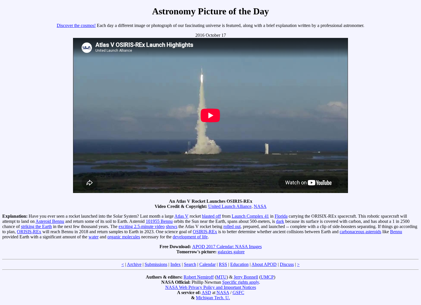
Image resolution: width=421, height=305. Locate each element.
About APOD (264, 264)
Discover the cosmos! (76, 25)
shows (171, 226)
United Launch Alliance (229, 206)
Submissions (156, 264)
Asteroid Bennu (50, 221)
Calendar (207, 264)
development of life (190, 236)
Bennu (396, 231)
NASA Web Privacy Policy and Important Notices (210, 287)
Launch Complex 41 (250, 216)
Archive (134, 264)
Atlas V (181, 216)
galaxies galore (231, 251)
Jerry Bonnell (246, 277)
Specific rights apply (240, 282)
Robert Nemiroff (199, 277)
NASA (260, 206)
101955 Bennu (159, 221)
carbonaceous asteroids (360, 231)
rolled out (232, 226)
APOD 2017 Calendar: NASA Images (227, 246)
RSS (223, 264)
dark (280, 221)
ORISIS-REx (29, 231)
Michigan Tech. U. (213, 297)
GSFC (238, 292)
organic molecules (123, 236)
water (93, 236)
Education (239, 264)
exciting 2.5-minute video (142, 226)
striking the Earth (36, 226)
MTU (221, 277)
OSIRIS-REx (205, 231)
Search (190, 264)
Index (175, 264)
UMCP (267, 277)
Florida (281, 216)
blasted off (211, 216)
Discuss (287, 264)
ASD (206, 292)
